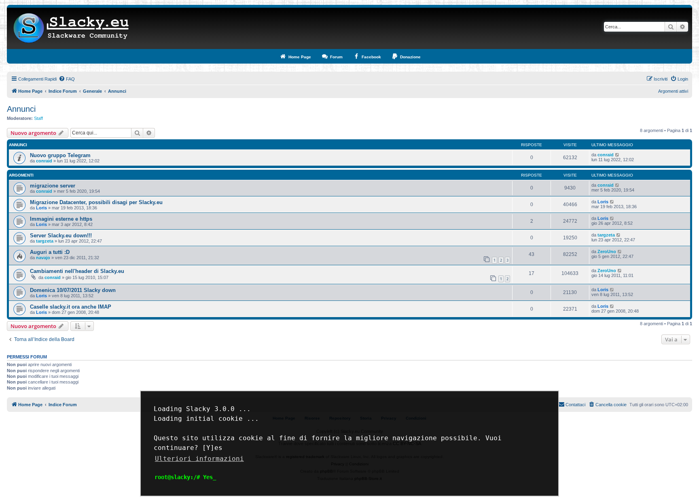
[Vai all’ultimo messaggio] (617, 154)
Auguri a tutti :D (50, 252)
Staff (38, 118)
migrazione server (52, 186)
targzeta (44, 241)
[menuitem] (67, 79)
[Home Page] (71, 28)
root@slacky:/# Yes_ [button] (185, 477)
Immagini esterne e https (61, 219)
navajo (43, 257)
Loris (41, 207)
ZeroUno (606, 251)
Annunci (21, 108)
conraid (44, 160)
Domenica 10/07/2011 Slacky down (73, 290)
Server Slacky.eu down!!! (61, 235)
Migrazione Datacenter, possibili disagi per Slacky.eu (96, 202)
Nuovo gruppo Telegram (60, 155)
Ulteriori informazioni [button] (199, 459)
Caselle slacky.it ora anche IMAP (70, 307)
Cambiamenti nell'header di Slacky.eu (77, 271)
